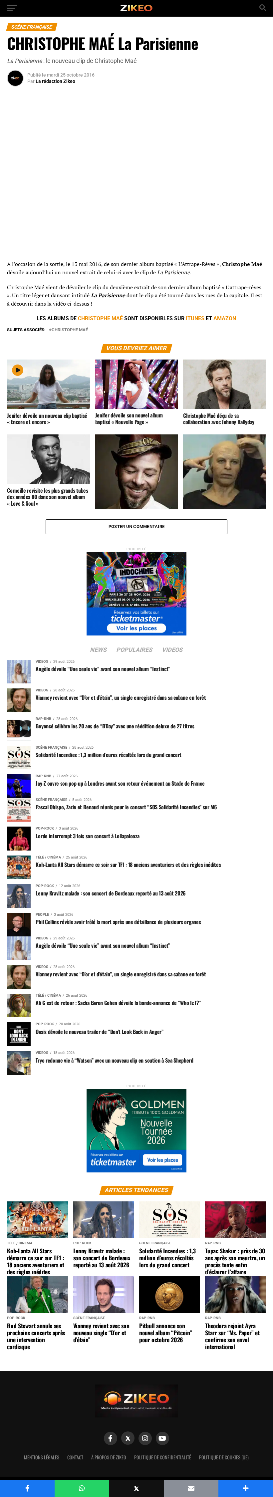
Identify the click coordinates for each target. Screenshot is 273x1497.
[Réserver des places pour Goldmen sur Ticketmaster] (136, 1128)
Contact (75, 1457)
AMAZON (224, 318)
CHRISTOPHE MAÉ (100, 318)
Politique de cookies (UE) (224, 1457)
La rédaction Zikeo (55, 81)
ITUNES (195, 318)
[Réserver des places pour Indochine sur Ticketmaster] (136, 591)
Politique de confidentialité (162, 1457)
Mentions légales (41, 1457)
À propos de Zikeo (108, 1457)
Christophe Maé (70, 330)
